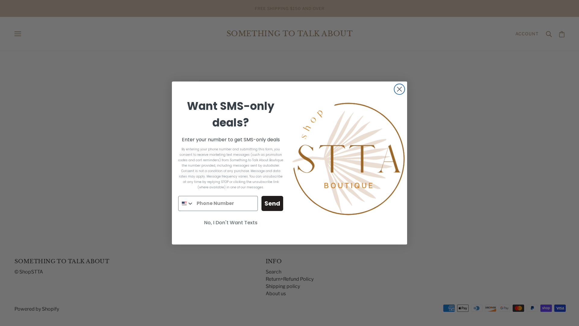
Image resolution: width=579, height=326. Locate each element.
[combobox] (186, 203)
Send (272, 203)
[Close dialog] (399, 89)
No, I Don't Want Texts (231, 222)
